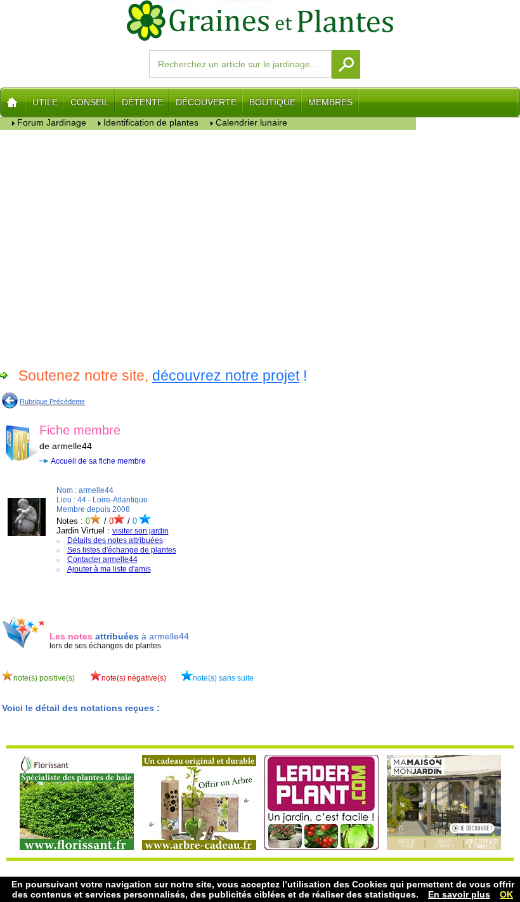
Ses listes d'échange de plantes (121, 550)
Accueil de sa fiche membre (98, 461)
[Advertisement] (208, 246)
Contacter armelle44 (102, 559)
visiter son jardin (140, 530)
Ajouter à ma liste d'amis (109, 569)
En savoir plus (459, 894)
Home (13, 102)
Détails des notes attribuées (115, 540)
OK (506, 894)
